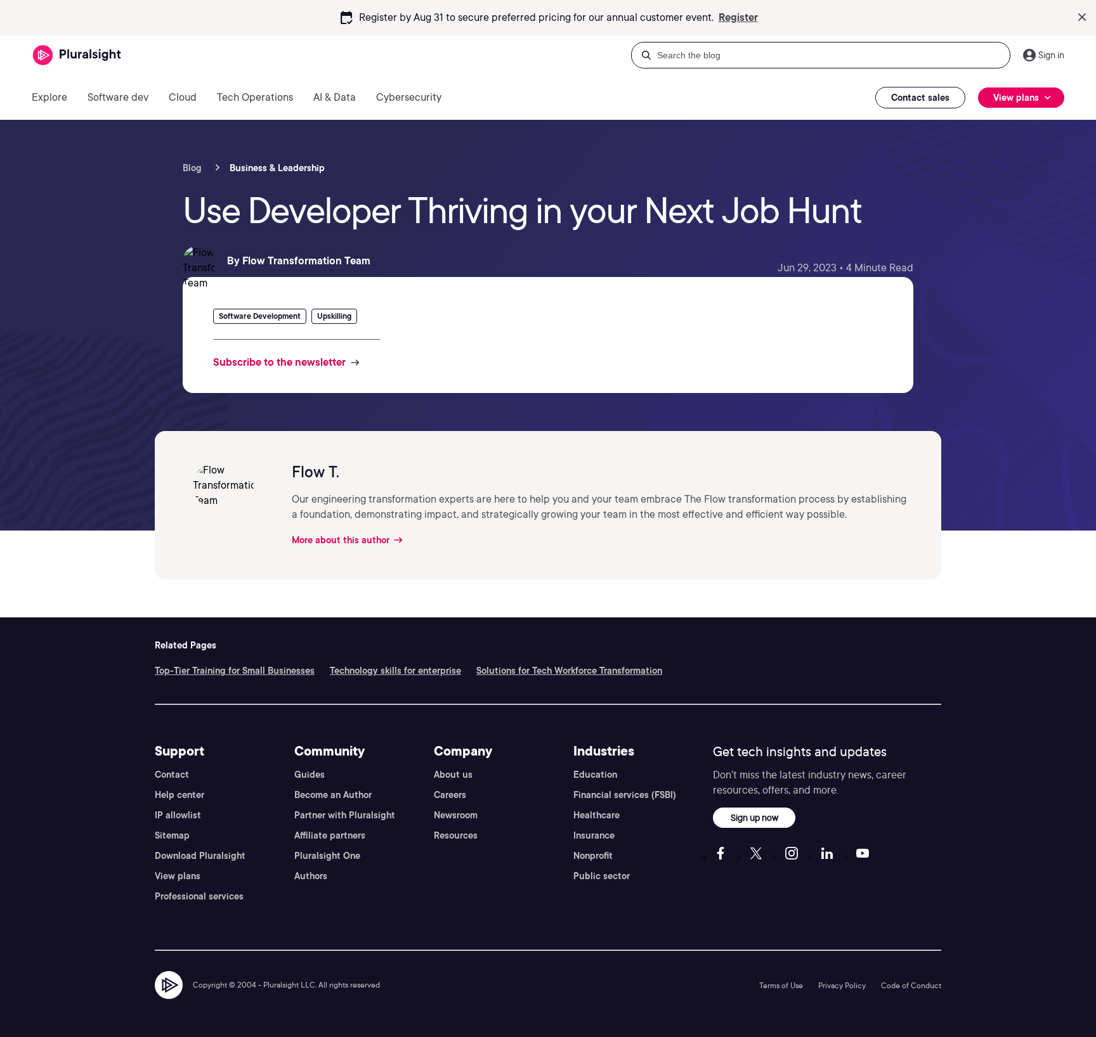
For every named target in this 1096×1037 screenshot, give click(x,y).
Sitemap (172, 835)
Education (595, 775)
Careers (450, 795)
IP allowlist (178, 815)
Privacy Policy (842, 985)
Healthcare (596, 815)
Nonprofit (593, 856)
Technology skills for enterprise (395, 671)
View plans (177, 876)
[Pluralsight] (77, 55)
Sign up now (754, 817)
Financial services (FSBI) (624, 795)
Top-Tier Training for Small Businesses (235, 671)
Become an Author (333, 795)
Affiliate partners (329, 835)
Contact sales (920, 98)
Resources (456, 835)
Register (738, 17)
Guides (309, 775)
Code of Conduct (911, 985)
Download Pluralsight (200, 856)
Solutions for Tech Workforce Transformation (569, 671)
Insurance (594, 835)
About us (453, 775)
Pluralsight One (327, 856)
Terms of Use (781, 985)
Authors (310, 876)
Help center (179, 795)
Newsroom (456, 815)
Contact (172, 775)
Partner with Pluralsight (344, 815)
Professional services (199, 896)
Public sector (601, 876)
